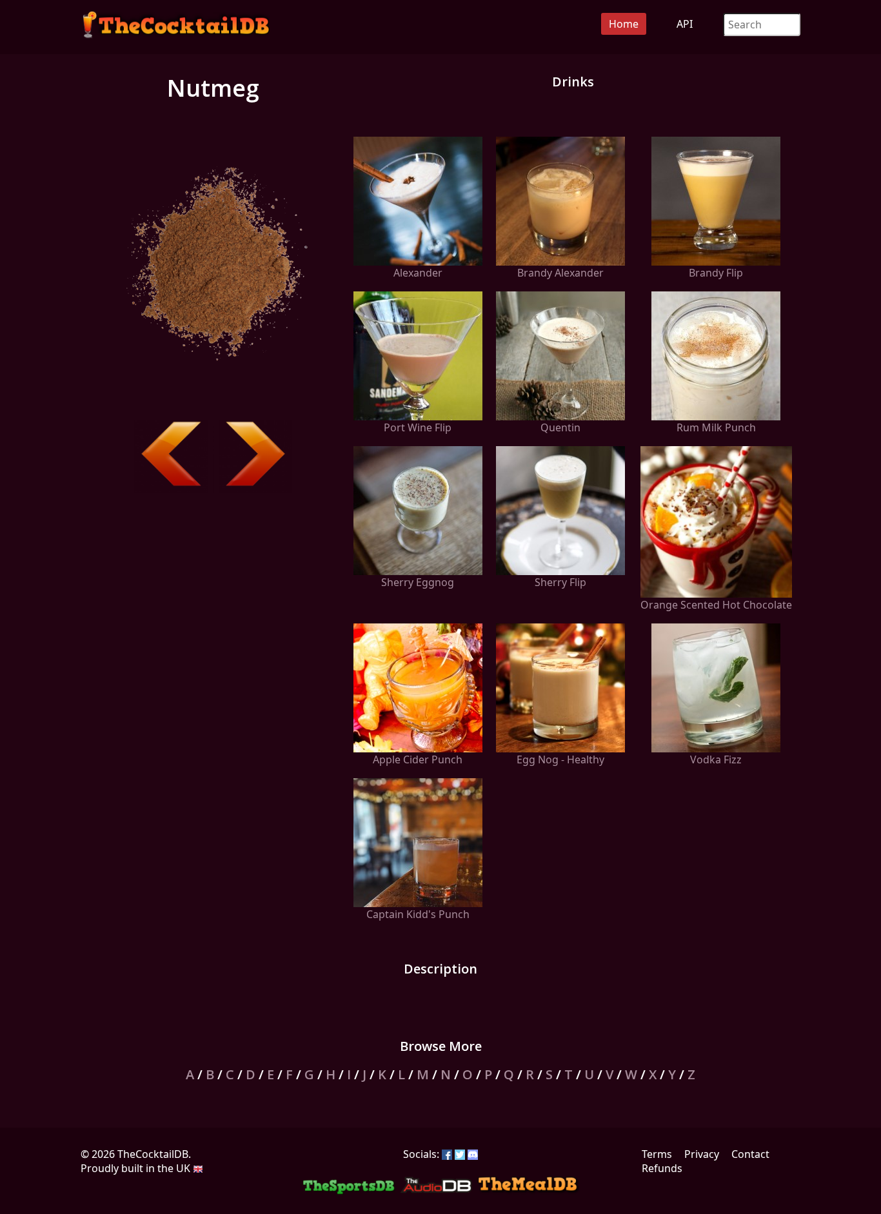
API (685, 24)
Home (623, 24)
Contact (750, 1154)
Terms (657, 1154)
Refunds (662, 1168)
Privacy (701, 1154)
